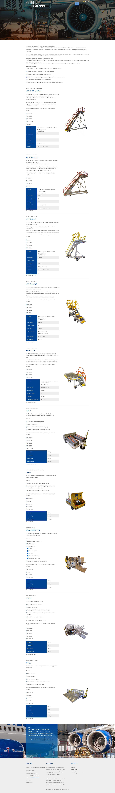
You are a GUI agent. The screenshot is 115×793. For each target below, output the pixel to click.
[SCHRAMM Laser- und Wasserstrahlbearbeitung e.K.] (35, 5)
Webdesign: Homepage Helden (78, 773)
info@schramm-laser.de (34, 777)
